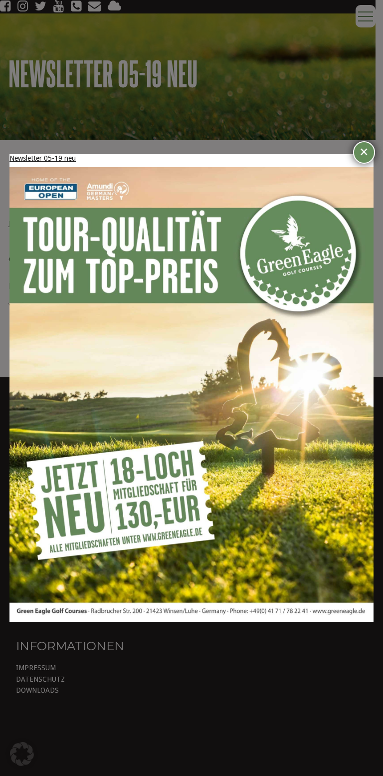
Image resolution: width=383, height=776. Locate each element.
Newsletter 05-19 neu (42, 158)
